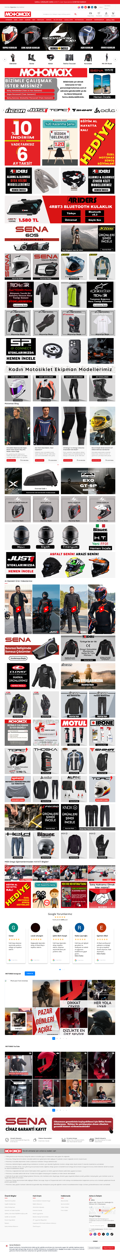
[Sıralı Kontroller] (74, 873)
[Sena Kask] (18, 266)
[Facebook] (82, 7)
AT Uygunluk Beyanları (40, 1220)
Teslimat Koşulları (10, 1201)
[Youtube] (85, 7)
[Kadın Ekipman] (60, 369)
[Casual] (102, 323)
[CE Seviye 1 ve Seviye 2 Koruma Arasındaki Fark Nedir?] (74, 426)
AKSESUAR (89, 19)
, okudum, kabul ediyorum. (100, 1229)
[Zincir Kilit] (88, 180)
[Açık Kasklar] (46, 509)
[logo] (18, 14)
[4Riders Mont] (88, 648)
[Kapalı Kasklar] (74, 509)
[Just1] (60, 565)
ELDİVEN (27, 19)
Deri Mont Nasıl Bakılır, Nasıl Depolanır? (44, 448)
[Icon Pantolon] (102, 704)
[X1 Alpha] (74, 266)
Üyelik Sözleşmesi (10, 1204)
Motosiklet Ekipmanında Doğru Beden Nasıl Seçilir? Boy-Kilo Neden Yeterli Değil (17, 449)
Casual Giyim (68, 19)
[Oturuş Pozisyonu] (46, 873)
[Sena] (32, 648)
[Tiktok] (95, 7)
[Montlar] (102, 266)
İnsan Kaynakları (10, 1220)
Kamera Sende (37, 1210)
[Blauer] (60, 537)
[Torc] (102, 789)
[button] (5, 59)
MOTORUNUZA (79, 19)
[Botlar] (102, 388)
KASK (15, 19)
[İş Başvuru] (46, 84)
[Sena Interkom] (46, 266)
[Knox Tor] (18, 609)
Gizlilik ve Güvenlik (10, 1217)
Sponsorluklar (65, 1204)
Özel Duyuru (36, 1226)
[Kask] (18, 388)
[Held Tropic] (74, 761)
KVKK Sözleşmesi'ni (97, 1229)
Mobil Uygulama (38, 1213)
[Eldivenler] (46, 323)
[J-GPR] (46, 609)
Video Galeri (64, 1207)
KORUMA (48, 19)
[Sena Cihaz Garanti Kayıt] (60, 1124)
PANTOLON (40, 19)
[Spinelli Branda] (18, 789)
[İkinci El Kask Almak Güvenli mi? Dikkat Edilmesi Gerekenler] (102, 426)
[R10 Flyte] (101, 609)
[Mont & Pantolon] (32, 676)
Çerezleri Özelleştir (94, 1248)
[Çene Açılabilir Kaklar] (18, 509)
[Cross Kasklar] (102, 509)
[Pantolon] (74, 388)
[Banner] (102, 83)
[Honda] (74, 323)
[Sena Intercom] (74, 789)
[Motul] (74, 733)
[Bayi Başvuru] (102, 895)
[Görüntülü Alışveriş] (74, 895)
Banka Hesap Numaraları (40, 1217)
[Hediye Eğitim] (97, 142)
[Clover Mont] (18, 704)
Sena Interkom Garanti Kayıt (41, 1201)
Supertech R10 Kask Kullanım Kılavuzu (44, 1223)
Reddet (61, 1249)
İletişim (101, 7)
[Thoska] (46, 761)
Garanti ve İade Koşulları (12, 1210)
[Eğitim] (18, 895)
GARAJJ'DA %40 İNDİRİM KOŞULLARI (16, 1213)
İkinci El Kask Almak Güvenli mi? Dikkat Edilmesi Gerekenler (102, 448)
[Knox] (88, 817)
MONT (21, 19)
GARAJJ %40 (110, 20)
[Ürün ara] (75, 14)
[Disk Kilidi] (32, 180)
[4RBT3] (60, 209)
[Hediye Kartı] (46, 733)
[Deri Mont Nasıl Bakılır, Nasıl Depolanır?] (46, 426)
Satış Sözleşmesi (10, 1207)
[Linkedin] (92, 7)
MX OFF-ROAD (58, 19)
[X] (89, 7)
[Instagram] (79, 7)
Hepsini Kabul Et (109, 1248)
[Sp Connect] (60, 351)
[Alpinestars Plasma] (32, 295)
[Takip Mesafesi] (18, 873)
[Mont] (46, 388)
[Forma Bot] (32, 817)
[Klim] (88, 238)
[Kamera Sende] (60, 142)
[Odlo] (46, 789)
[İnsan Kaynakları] (18, 733)
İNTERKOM (9, 19)
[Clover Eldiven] (46, 704)
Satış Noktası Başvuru (107, 7)
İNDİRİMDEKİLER (99, 19)
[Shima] (102, 761)
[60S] (32, 238)
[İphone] (102, 733)
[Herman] (74, 609)
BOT (34, 19)
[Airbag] (88, 295)
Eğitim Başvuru (37, 1204)
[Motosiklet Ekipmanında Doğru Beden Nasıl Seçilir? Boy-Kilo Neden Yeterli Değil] (17, 426)
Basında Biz (64, 1201)
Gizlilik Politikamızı (40, 1249)
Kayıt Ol (111, 1225)
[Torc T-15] (18, 761)
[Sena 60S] (88, 676)
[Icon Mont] (74, 704)
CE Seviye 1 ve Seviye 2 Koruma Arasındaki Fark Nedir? (73, 448)
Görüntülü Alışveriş (38, 1207)
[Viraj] (101, 873)
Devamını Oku (11, 460)
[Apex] (88, 481)
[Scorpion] (60, 37)
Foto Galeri (64, 1210)
